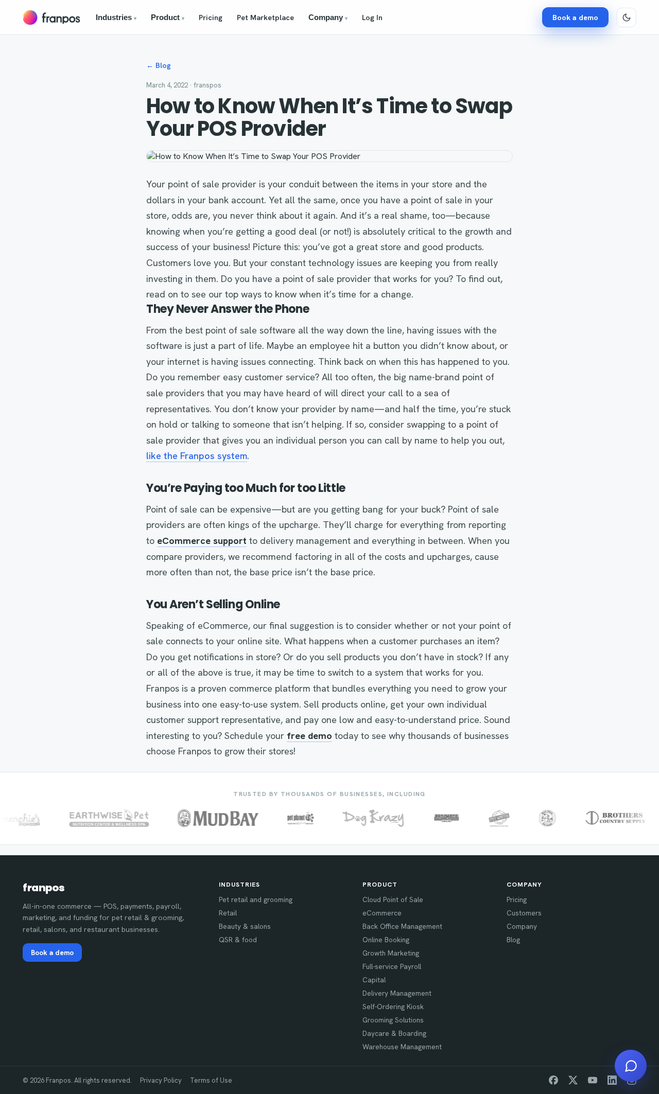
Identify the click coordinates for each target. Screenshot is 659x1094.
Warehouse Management (402, 1046)
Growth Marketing (390, 953)
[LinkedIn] (612, 1080)
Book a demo (575, 17)
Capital (374, 979)
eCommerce (382, 912)
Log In (372, 17)
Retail (228, 912)
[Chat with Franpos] (631, 1066)
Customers (524, 912)
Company (328, 17)
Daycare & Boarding (394, 1033)
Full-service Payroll (391, 966)
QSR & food (238, 939)
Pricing (210, 17)
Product (167, 17)
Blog (513, 939)
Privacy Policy (161, 1080)
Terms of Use (211, 1080)
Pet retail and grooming (255, 899)
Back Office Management (402, 926)
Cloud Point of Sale (392, 899)
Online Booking (385, 939)
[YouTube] (592, 1080)
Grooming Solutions (393, 1020)
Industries (116, 17)
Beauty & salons (245, 926)
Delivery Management (396, 993)
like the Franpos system (196, 456)
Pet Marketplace (265, 17)
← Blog (158, 65)
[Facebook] (553, 1080)
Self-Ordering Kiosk (393, 1006)
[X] (573, 1080)
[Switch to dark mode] (626, 17)
